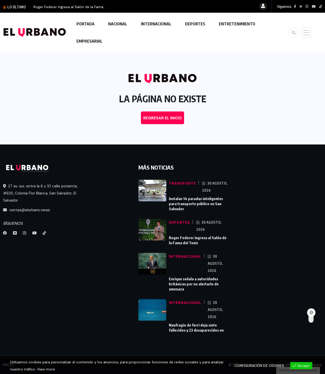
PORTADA (85, 23)
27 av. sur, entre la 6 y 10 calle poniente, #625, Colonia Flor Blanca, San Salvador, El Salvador (40, 193)
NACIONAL (117, 23)
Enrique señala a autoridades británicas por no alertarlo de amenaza (194, 284)
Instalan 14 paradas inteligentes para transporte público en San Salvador (196, 203)
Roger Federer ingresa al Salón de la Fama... (70, 7)
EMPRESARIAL (89, 41)
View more (46, 369)
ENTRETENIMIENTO (237, 23)
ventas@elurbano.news (29, 210)
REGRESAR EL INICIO (162, 118)
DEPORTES (195, 23)
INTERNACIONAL (156, 23)
